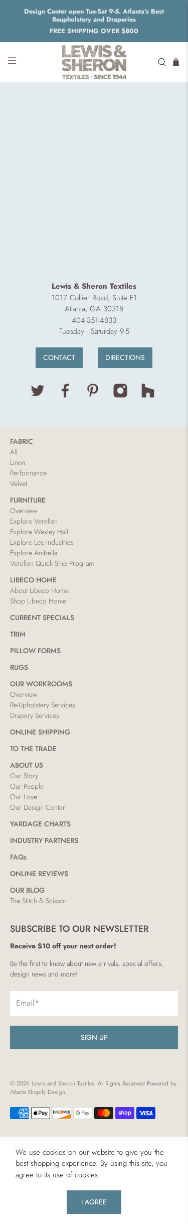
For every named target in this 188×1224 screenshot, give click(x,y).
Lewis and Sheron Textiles (63, 1083)
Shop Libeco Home (38, 601)
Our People (27, 786)
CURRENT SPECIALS (42, 618)
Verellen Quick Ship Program (52, 563)
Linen (17, 462)
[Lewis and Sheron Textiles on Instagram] (120, 395)
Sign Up (94, 1037)
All (14, 452)
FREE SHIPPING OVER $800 (94, 31)
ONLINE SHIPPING (40, 732)
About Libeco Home (39, 590)
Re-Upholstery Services (42, 705)
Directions (125, 357)
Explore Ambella (33, 553)
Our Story (24, 776)
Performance (28, 473)
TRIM (18, 634)
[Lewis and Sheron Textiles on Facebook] (65, 395)
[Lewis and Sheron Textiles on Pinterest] (92, 395)
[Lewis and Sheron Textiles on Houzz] (147, 395)
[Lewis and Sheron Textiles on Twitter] (37, 395)
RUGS (19, 667)
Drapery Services (34, 715)
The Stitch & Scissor (38, 901)
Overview (23, 511)
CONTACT (59, 357)
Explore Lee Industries (42, 542)
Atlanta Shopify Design (37, 1092)
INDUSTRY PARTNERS (44, 840)
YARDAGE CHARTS (40, 824)
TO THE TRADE (33, 749)
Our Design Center (37, 807)
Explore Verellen (34, 521)
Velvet (18, 483)
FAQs (18, 857)
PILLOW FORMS (35, 651)
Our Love (23, 797)
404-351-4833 (94, 320)
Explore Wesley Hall (39, 532)
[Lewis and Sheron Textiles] (94, 62)
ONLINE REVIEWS (39, 874)
